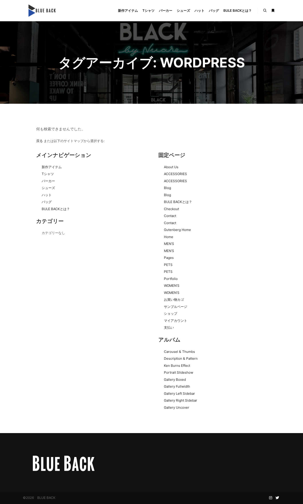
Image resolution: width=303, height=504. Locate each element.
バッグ (47, 202)
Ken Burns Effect (177, 365)
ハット (47, 195)
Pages (169, 258)
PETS (168, 265)
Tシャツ (48, 174)
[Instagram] (270, 498)
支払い (169, 327)
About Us (171, 167)
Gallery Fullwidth (177, 386)
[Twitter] (277, 498)
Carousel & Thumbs (179, 352)
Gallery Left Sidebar (179, 393)
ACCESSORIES (175, 174)
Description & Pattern (181, 358)
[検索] (265, 11)
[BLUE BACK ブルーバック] (41, 10)
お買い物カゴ (174, 299)
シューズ (48, 188)
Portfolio (171, 279)
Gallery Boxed (175, 379)
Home (168, 237)
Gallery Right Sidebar (180, 400)
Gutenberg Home (177, 230)
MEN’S (169, 244)
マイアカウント (175, 320)
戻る (39, 141)
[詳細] (273, 11)
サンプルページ (175, 307)
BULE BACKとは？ (56, 209)
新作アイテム (52, 167)
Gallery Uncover (176, 407)
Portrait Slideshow (178, 372)
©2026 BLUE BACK (39, 498)
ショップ (170, 313)
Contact (170, 216)
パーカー (48, 181)
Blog (167, 188)
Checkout (171, 209)
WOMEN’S (171, 285)
